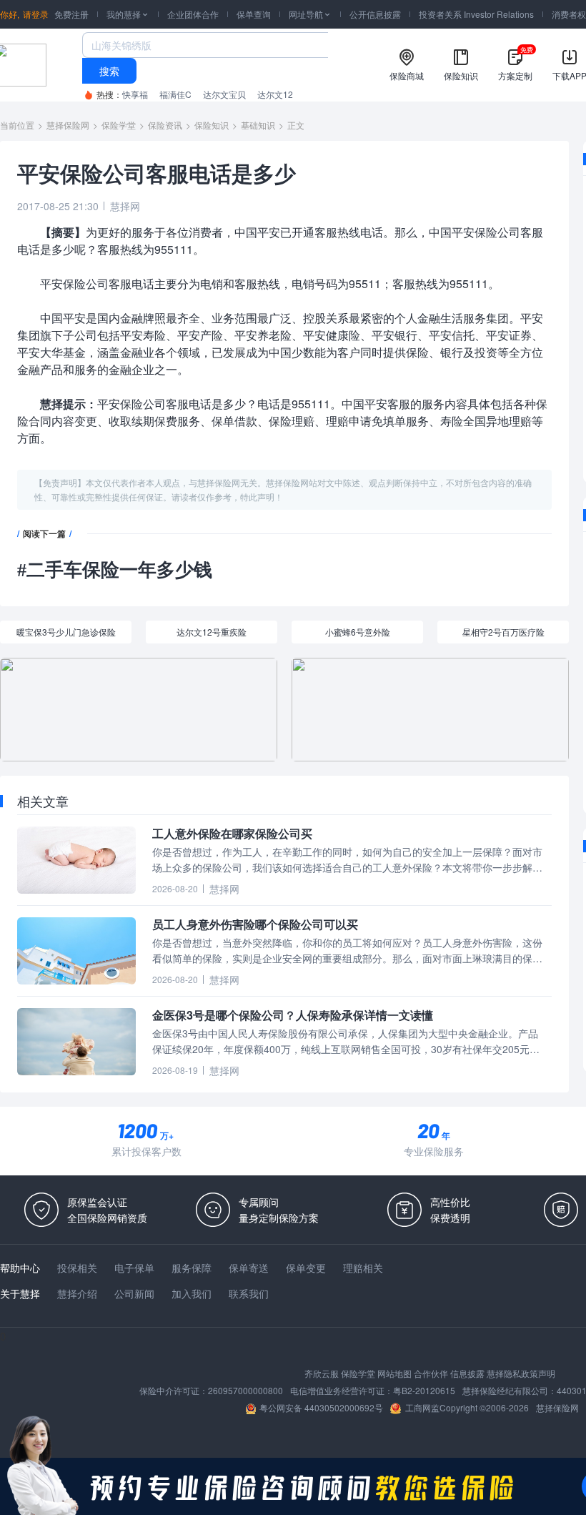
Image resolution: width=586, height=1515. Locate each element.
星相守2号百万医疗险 (503, 632)
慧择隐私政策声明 (521, 1373)
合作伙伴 (431, 1373)
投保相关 (77, 1267)
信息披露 (467, 1373)
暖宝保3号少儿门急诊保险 (66, 632)
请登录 (36, 14)
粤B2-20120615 (424, 1390)
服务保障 (192, 1267)
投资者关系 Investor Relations (476, 14)
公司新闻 (134, 1293)
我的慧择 (127, 14)
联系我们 (249, 1293)
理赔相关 (363, 1267)
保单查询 (254, 14)
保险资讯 (165, 125)
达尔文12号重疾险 (212, 632)
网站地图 (394, 1373)
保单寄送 (249, 1267)
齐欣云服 (321, 1373)
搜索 (109, 71)
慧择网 (125, 205)
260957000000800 (245, 1390)
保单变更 (306, 1267)
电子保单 (134, 1267)
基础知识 (258, 125)
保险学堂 (118, 125)
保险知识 (211, 125)
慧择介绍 (77, 1293)
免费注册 (71, 14)
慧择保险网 (67, 125)
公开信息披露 (375, 14)
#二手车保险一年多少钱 (114, 570)
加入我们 (192, 1293)
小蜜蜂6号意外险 (357, 632)
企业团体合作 (193, 14)
